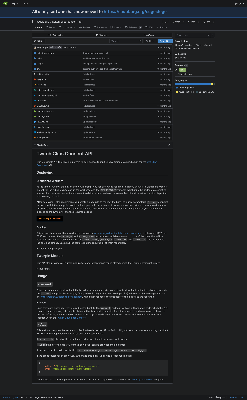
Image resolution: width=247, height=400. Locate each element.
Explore (15, 3)
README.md (42, 121)
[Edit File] (168, 145)
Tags (150, 35)
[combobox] (126, 41)
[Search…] (212, 35)
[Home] (5, 3)
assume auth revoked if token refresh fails (102, 69)
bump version (69, 47)
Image (42, 302)
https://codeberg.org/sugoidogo (135, 11)
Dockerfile (41, 100)
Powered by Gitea (11, 397)
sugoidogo (42, 21)
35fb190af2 (55, 47)
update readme (90, 121)
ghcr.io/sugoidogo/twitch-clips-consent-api (118, 233)
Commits (57, 35)
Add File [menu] (150, 41)
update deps (89, 111)
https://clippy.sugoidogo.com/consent (61, 296)
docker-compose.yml (47, 95)
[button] (176, 22)
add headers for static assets (96, 58)
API (242, 397)
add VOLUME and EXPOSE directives (100, 100)
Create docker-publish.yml (95, 53)
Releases (180, 65)
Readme (182, 54)
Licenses (233, 397)
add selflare (88, 79)
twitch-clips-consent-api (67, 21)
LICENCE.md (43, 106)
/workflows (45, 53)
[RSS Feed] (165, 22)
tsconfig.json (43, 127)
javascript (44, 268)
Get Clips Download (142, 379)
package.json (43, 116)
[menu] (210, 397)
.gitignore (41, 79)
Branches (103, 35)
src (38, 69)
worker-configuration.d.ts (48, 132)
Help (25, 3)
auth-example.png (45, 90)
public (40, 58)
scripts (40, 63)
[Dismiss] (243, 10)
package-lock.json (45, 111)
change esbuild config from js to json (100, 63)
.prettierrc (41, 84)
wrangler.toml (43, 137)
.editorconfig (43, 74)
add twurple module (92, 137)
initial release (89, 74)
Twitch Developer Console (71, 317)
